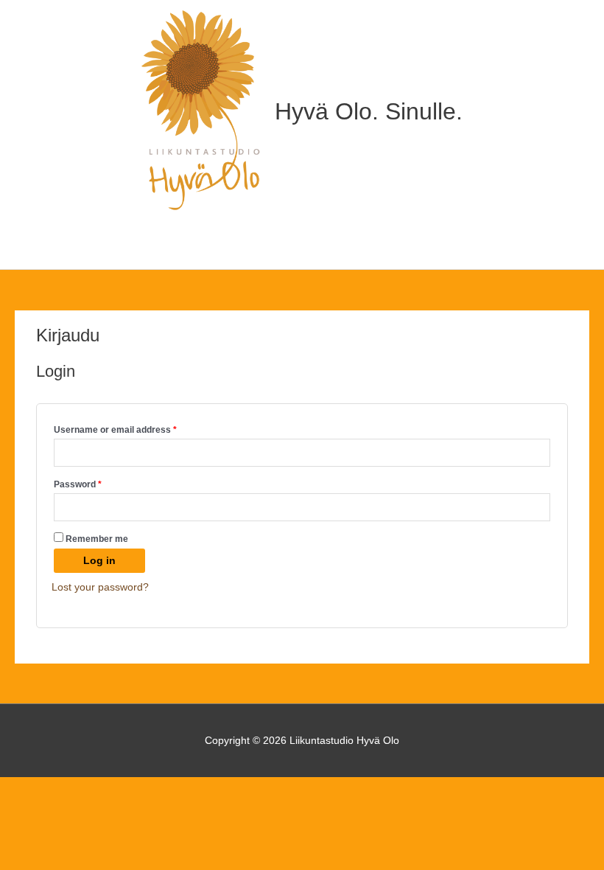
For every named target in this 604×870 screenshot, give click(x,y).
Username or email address (134, 429)
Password (96, 484)
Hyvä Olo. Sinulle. (369, 111)
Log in (99, 560)
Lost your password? (100, 587)
